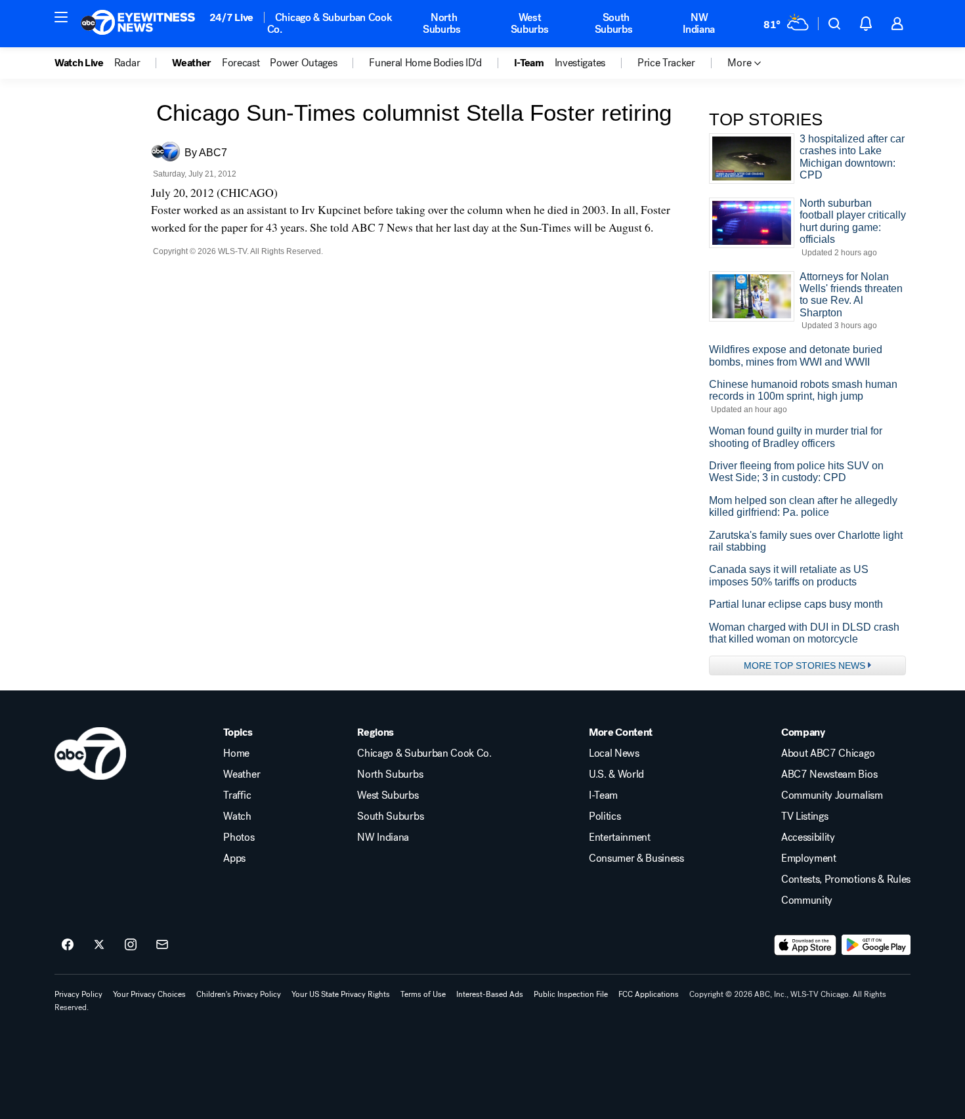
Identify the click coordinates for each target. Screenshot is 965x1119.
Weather (241, 774)
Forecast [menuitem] (240, 63)
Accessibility (808, 837)
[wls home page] (90, 753)
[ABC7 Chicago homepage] (138, 23)
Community (806, 900)
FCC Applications (648, 994)
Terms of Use (423, 994)
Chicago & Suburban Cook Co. (330, 23)
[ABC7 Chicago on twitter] (99, 945)
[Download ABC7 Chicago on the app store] (805, 945)
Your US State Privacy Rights (340, 994)
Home (236, 753)
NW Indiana (699, 23)
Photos (238, 837)
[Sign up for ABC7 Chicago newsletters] (162, 945)
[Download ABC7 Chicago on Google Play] (876, 945)
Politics (604, 816)
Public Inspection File (571, 994)
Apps (234, 858)
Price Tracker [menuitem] (666, 63)
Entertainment (620, 837)
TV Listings (804, 816)
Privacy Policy (78, 994)
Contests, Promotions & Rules (846, 879)
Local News (614, 753)
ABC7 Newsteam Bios (829, 774)
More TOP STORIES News (804, 665)
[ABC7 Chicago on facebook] (67, 945)
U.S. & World (616, 774)
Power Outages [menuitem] (303, 63)
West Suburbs (530, 23)
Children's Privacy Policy (238, 994)
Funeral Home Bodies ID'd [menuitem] (425, 63)
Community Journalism (832, 795)
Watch (237, 816)
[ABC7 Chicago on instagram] (131, 945)
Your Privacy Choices (149, 994)
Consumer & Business (636, 858)
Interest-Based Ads (489, 994)
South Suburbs (614, 23)
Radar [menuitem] (127, 63)
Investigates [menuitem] (580, 63)
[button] (61, 17)
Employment (808, 858)
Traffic (237, 795)
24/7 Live (231, 17)
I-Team (603, 795)
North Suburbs (442, 23)
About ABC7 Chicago (827, 753)
